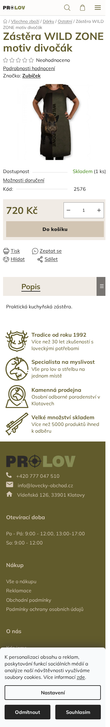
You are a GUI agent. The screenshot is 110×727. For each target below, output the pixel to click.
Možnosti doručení (23, 180)
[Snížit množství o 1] (68, 210)
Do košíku (55, 229)
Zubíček (31, 76)
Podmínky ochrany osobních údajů (44, 609)
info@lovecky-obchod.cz (45, 485)
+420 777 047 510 (38, 476)
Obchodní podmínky (28, 600)
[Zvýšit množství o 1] (99, 210)
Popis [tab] (30, 286)
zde (81, 677)
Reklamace (18, 590)
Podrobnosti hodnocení (29, 68)
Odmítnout (27, 712)
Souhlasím (78, 712)
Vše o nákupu (21, 581)
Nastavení (53, 693)
